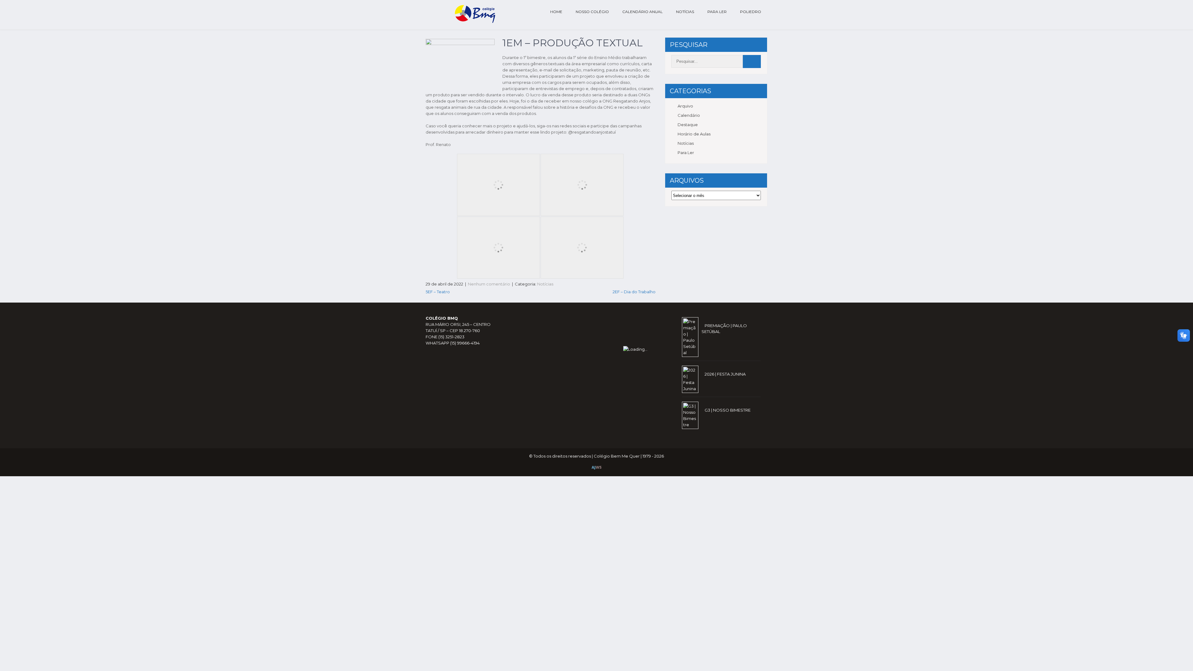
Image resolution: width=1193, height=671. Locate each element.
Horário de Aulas (694, 133)
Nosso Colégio (592, 11)
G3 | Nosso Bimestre (728, 410)
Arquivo (685, 105)
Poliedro (750, 11)
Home (556, 11)
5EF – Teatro (438, 291)
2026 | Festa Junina (725, 374)
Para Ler (717, 11)
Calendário (689, 115)
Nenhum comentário (489, 283)
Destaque (688, 124)
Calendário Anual (642, 11)
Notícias (685, 11)
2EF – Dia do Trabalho (634, 291)
